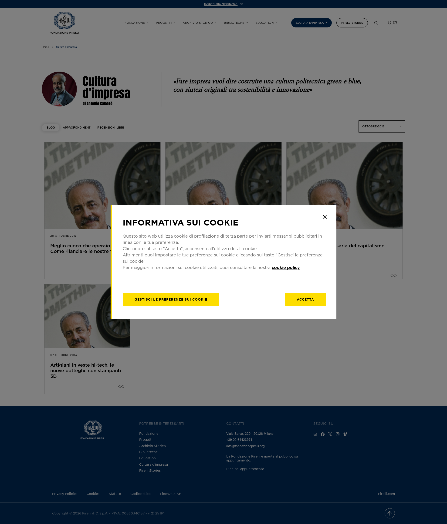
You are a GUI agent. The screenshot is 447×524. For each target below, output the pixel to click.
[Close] (324, 216)
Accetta (305, 299)
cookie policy (286, 267)
